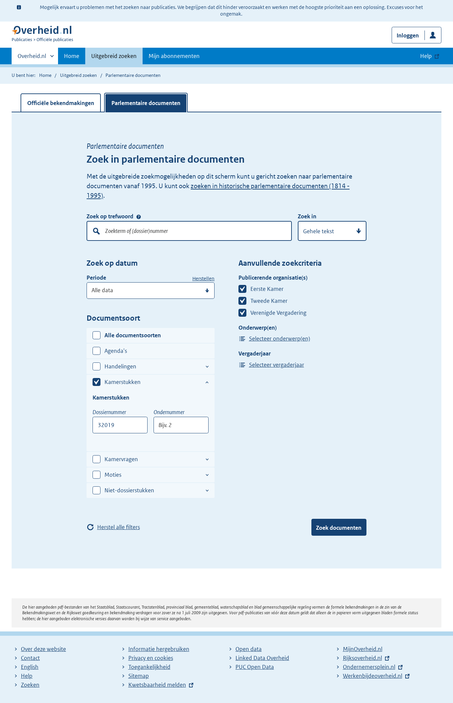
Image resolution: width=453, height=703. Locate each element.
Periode (96, 278)
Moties (112, 474)
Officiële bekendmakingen (60, 103)
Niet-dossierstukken (129, 490)
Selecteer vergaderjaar (276, 364)
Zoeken (30, 684)
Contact (30, 658)
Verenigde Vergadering (278, 312)
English (29, 667)
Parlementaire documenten (145, 103)
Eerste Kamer (267, 289)
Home (71, 56)
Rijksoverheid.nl (362, 658)
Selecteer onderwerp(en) (279, 338)
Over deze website (43, 649)
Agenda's (115, 350)
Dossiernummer (109, 412)
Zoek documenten (338, 527)
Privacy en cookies (150, 658)
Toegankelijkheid (149, 667)
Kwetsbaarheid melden (157, 684)
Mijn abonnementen (174, 56)
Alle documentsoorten (132, 335)
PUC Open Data (254, 667)
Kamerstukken (122, 382)
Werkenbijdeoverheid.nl (372, 675)
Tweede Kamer (269, 300)
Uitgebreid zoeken (114, 56)
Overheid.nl (32, 58)
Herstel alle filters (118, 527)
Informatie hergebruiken (158, 649)
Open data (248, 649)
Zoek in (307, 216)
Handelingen (120, 366)
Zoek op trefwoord (110, 216)
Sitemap (138, 675)
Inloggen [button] (408, 35)
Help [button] (426, 56)
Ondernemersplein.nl (369, 667)
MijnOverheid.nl (362, 649)
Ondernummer (169, 412)
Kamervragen (121, 459)
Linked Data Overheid (262, 658)
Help (26, 675)
